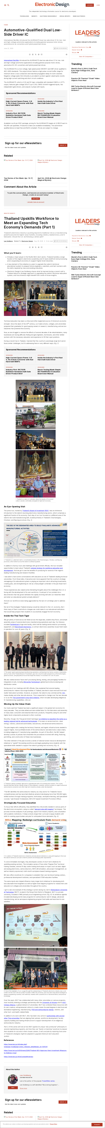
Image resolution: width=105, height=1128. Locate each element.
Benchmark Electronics (23, 627)
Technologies (24, 16)
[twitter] (36, 54)
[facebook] (30, 54)
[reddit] (38, 54)
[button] (5, 5)
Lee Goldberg (8, 241)
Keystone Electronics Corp (80, 47)
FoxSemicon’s (15, 624)
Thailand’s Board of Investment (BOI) (35, 510)
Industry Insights (9, 213)
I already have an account (35, 202)
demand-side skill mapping (44, 809)
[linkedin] (33, 54)
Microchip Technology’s (32, 682)
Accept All (97, 1124)
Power (6, 24)
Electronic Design (27, 241)
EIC (63, 693)
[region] (52, 1124)
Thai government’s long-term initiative (26, 698)
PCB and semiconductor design (43, 1010)
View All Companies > (86, 56)
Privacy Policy (53, 1124)
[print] (66, 54)
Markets (34, 16)
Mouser (74, 52)
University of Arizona (49, 1002)
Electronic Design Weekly (48, 16)
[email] (41, 54)
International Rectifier (11, 60)
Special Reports (65, 16)
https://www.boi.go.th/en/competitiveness (18, 1057)
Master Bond (76, 50)
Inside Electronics (79, 16)
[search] (8, 5)
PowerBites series (48, 1081)
